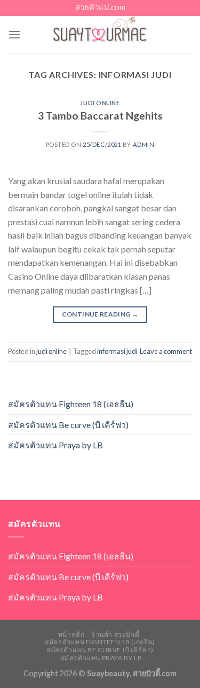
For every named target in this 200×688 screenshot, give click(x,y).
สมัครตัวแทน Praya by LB (55, 445)
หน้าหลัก (71, 634)
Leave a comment (166, 351)
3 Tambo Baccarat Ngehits (100, 115)
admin (144, 144)
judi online (99, 102)
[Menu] (14, 34)
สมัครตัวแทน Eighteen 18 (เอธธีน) (70, 404)
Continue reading (100, 314)
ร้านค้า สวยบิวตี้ (115, 634)
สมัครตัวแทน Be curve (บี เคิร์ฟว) (68, 425)
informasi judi (117, 351)
